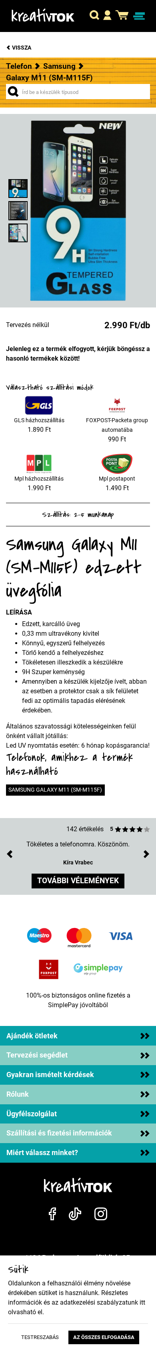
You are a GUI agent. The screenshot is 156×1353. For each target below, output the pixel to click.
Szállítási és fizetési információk (59, 1133)
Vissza (21, 47)
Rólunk (17, 1094)
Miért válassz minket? (42, 1153)
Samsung (59, 66)
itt (142, 1302)
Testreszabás (40, 1337)
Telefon (19, 66)
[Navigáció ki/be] (139, 16)
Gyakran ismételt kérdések (50, 1075)
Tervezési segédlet (37, 1055)
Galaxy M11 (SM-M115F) (49, 77)
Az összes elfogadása (103, 1337)
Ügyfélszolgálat (31, 1114)
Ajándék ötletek (32, 1036)
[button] (94, 16)
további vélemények (78, 880)
